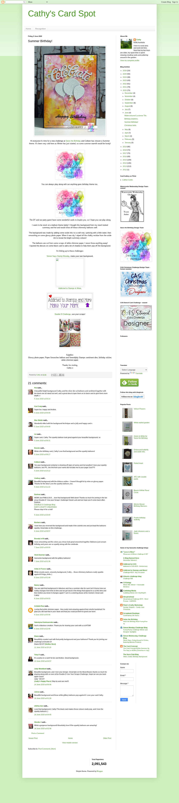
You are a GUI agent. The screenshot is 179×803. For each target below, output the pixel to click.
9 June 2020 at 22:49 (42, 629)
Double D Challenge (63, 314)
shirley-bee (38, 706)
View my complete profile (129, 61)
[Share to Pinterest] (63, 375)
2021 (125, 87)
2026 (125, 71)
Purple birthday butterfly (139, 519)
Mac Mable (38, 420)
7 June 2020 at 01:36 (42, 561)
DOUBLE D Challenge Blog (44, 505)
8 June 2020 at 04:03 (42, 599)
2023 (125, 80)
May (126, 129)
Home (28, 29)
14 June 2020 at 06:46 (42, 685)
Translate (139, 373)
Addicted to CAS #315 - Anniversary (135, 566)
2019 (125, 147)
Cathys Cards (127, 180)
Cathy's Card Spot (62, 13)
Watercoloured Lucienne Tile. (135, 116)
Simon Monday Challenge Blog (135, 628)
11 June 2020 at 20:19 (42, 647)
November (129, 96)
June (127, 113)
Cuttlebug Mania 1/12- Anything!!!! (134, 593)
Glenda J (37, 722)
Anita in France (40, 569)
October (128, 100)
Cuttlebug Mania (129, 591)
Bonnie (37, 448)
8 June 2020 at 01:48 (42, 578)
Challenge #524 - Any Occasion (134, 572)
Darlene (37, 494)
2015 (125, 160)
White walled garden (141, 423)
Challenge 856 (128, 578)
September (129, 103)
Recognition (40, 29)
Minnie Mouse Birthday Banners (140, 505)
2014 (125, 163)
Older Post (107, 738)
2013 (125, 166)
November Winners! (130, 560)
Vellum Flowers (139, 409)
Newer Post (33, 738)
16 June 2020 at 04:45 (42, 715)
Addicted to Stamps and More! (135, 570)
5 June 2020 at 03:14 (42, 399)
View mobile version (70, 743)
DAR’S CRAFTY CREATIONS (45, 507)
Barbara (37, 522)
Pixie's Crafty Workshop (133, 605)
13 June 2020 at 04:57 (42, 661)
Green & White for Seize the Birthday (141, 437)
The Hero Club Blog (131, 654)
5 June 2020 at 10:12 (42, 471)
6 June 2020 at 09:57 (42, 531)
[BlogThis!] (55, 375)
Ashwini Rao (39, 606)
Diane (36, 636)
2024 (125, 77)
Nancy (36, 585)
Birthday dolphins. (131, 119)
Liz (35, 434)
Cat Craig (38, 406)
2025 (125, 74)
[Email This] (52, 375)
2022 (125, 84)
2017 (125, 153)
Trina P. (37, 655)
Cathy (138, 40)
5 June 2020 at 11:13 (42, 487)
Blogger (100, 771)
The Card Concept (130, 646)
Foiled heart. (138, 463)
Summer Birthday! (131, 122)
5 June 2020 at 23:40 (42, 515)
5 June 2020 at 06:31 (42, 440)
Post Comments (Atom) (47, 749)
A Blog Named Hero (131, 558)
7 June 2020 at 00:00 (42, 547)
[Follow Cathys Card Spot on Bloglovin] (132, 398)
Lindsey (37, 478)
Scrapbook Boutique (131, 613)
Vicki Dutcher (39, 555)
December (129, 93)
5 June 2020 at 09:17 (42, 454)
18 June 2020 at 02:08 (42, 729)
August (127, 106)
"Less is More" (129, 552)
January (128, 143)
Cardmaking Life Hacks (131, 615)
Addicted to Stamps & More (69, 288)
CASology (127, 583)
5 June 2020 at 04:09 (42, 413)
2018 (125, 150)
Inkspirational (128, 597)
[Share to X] (57, 375)
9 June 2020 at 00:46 (42, 615)
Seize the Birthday (73, 141)
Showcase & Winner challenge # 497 (135, 554)
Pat (35, 388)
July (126, 109)
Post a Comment (37, 733)
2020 (125, 90)
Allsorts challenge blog (132, 576)
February (128, 139)
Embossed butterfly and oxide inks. (141, 451)
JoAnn (36, 692)
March (127, 136)
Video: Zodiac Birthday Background (135, 656)
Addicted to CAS (129, 564)
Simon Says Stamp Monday (58, 256)
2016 (125, 156)
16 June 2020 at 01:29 (42, 698)
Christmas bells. (130, 125)
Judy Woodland (40, 669)
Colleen (37, 462)
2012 (125, 170)
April (127, 133)
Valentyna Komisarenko (43, 622)
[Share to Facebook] (60, 375)
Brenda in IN (39, 539)
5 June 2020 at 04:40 (42, 427)
